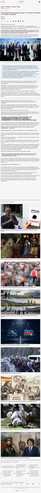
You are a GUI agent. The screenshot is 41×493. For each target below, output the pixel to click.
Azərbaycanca (8, 6)
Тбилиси (3, 18)
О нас (2, 482)
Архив (2, 10)
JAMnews (3, 17)
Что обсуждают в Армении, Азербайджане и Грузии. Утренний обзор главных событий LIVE (18, 287)
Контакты (6, 482)
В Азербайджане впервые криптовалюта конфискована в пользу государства (15, 345)
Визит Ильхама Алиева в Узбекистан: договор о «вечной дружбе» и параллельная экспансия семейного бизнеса (8, 473)
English (18, 6)
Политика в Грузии (5, 8)
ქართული (14, 6)
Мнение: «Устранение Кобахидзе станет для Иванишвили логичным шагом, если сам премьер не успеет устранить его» (34, 473)
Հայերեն (3, 6)
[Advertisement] (20, 191)
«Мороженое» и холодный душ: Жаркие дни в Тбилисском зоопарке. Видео (15, 429)
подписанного (15, 27)
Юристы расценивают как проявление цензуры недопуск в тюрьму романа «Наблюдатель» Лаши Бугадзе (19, 230)
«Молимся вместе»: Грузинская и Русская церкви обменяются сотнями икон (15, 259)
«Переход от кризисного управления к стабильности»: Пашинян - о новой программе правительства (21, 473)
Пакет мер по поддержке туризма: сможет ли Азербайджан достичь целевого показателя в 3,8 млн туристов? (19, 316)
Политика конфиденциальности (17, 482)
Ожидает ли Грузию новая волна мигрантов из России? (11, 373)
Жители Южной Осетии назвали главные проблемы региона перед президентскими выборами (18, 401)
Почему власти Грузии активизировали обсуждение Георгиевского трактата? (15, 457)
